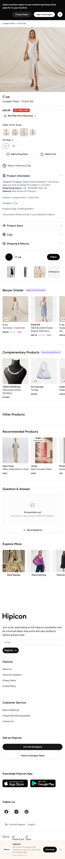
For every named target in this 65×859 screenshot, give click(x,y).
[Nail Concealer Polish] (44, 450)
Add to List (50, 154)
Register (8, 650)
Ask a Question (34, 530)
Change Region (22, 14)
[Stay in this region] (59, 14)
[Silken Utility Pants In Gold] (15, 450)
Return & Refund (11, 710)
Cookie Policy (9, 686)
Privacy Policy (9, 680)
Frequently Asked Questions (17, 715)
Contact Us (8, 721)
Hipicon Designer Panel (32, 755)
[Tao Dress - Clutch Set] (15, 309)
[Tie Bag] (44, 371)
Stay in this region (44, 14)
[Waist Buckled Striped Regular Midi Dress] (44, 309)
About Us (7, 669)
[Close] (60, 849)
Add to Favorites (19, 154)
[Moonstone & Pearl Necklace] (15, 371)
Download (50, 849)
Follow (53, 257)
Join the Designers (32, 746)
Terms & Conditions (12, 674)
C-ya (6, 97)
